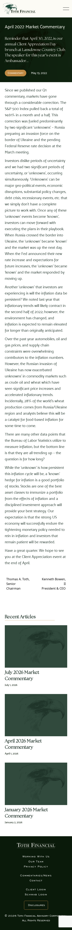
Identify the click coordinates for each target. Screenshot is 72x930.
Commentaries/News (36, 875)
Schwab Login (36, 894)
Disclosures (36, 905)
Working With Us (36, 856)
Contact (36, 880)
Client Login (36, 889)
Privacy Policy (36, 866)
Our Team (35, 861)
